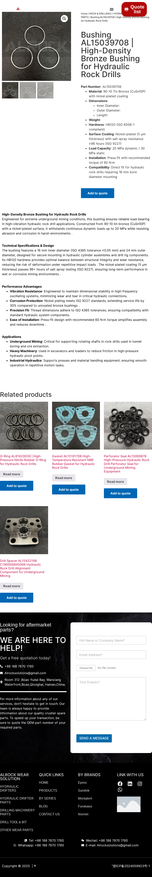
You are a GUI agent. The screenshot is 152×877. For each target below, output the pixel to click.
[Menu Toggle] (112, 9)
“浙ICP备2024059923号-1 (131, 866)
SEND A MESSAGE (94, 738)
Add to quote (97, 193)
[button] (64, 18)
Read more (11, 474)
